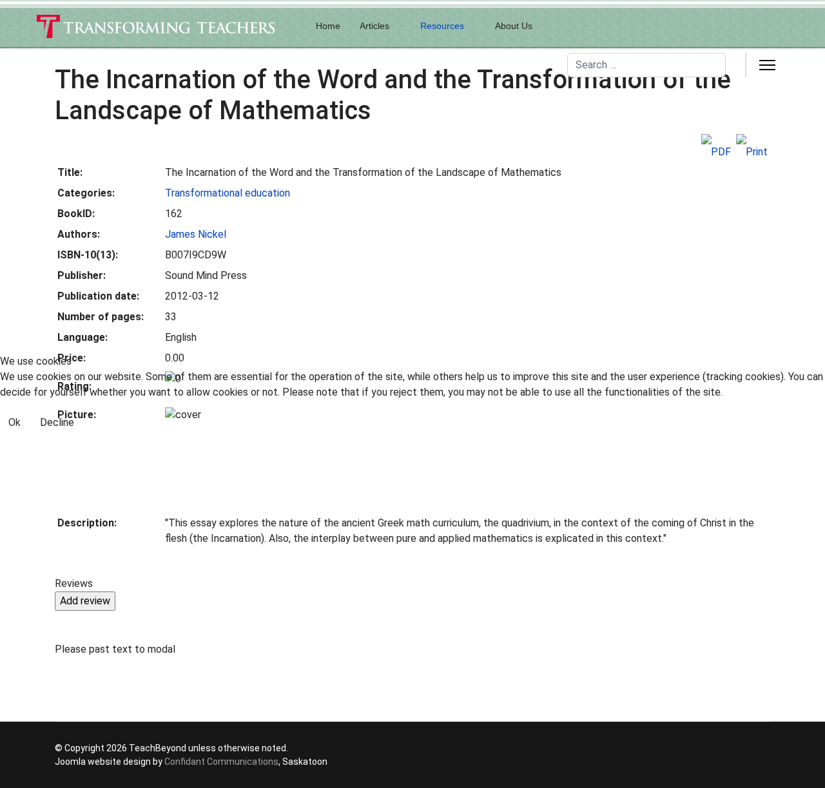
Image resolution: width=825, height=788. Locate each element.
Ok (14, 422)
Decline (57, 422)
